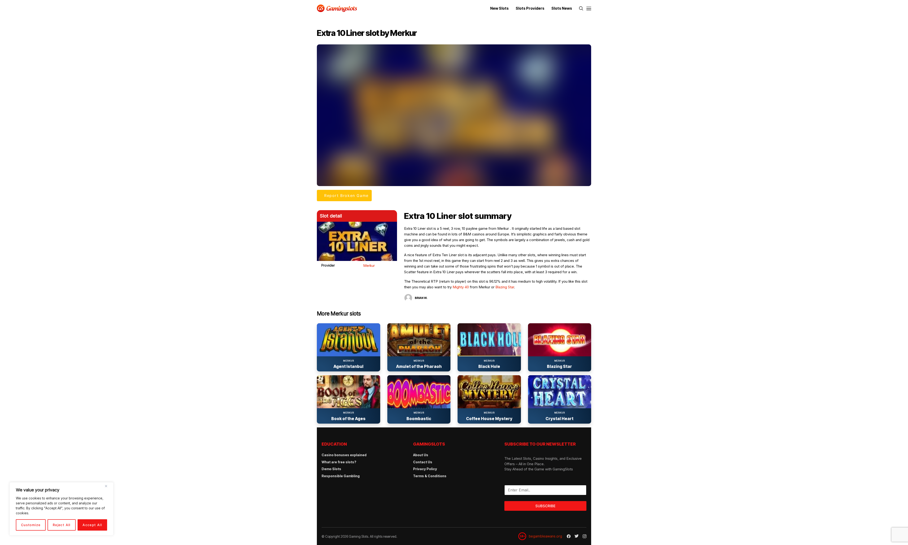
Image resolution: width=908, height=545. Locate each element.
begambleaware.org (545, 536)
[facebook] (569, 536)
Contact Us (422, 462)
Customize (31, 525)
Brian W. (421, 298)
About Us (420, 455)
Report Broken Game (346, 195)
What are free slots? (339, 462)
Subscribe (545, 506)
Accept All (92, 525)
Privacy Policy (425, 469)
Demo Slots (331, 469)
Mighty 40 (461, 287)
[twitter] (577, 536)
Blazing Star (504, 287)
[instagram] (584, 536)
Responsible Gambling (341, 476)
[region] (61, 509)
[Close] (108, 488)
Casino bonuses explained (344, 455)
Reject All (61, 525)
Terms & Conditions (429, 476)
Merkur (369, 265)
